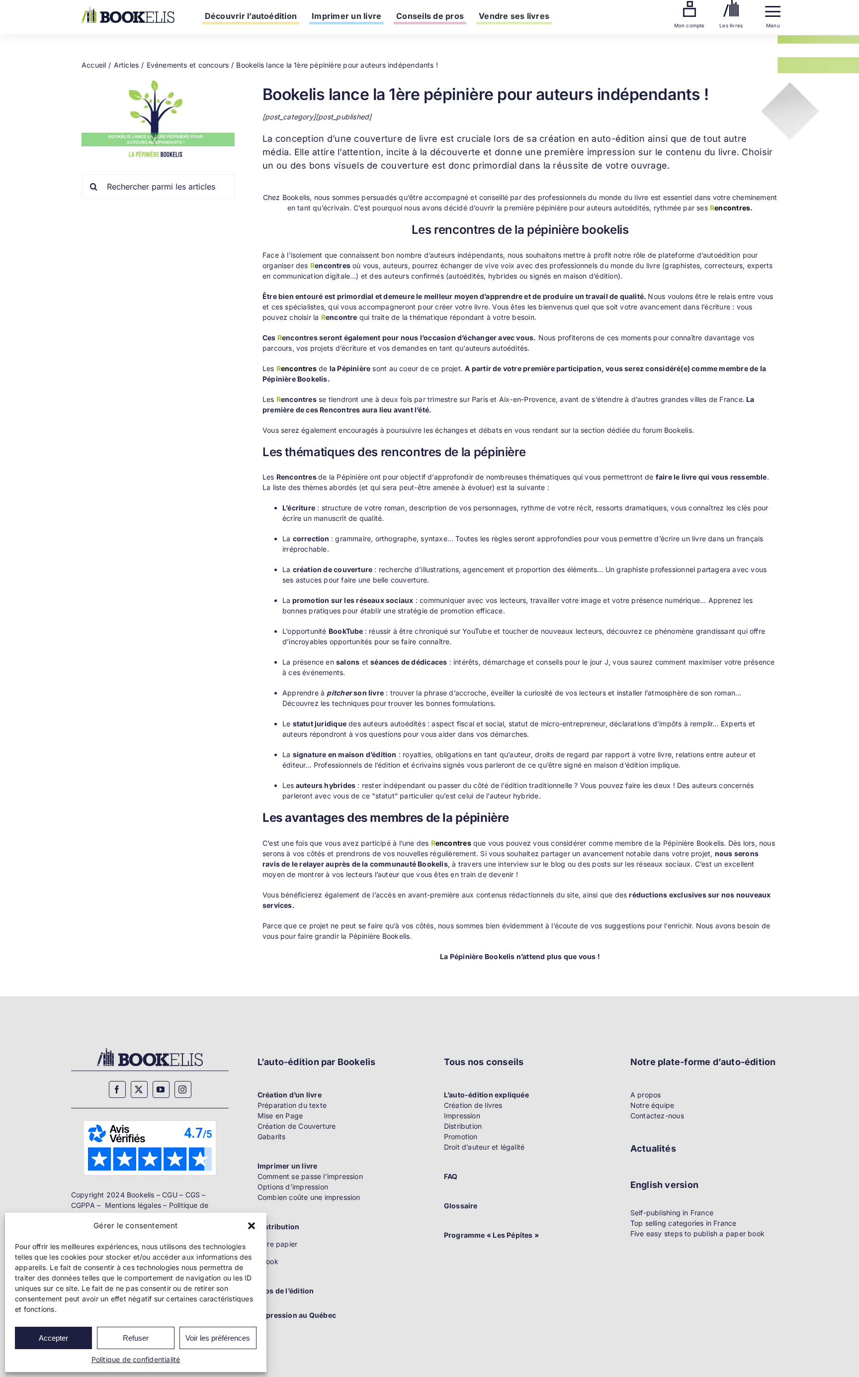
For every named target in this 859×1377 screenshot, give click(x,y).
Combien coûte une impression (309, 1197)
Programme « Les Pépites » (491, 1235)
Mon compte (689, 25)
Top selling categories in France (683, 1223)
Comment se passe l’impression (310, 1176)
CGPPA (83, 1205)
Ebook (268, 1261)
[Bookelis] (128, 10)
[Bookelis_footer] (150, 1049)
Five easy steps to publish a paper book (697, 1233)
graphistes (682, 265)
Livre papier (278, 1244)
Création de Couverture (297, 1126)
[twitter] (139, 1089)
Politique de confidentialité (135, 1359)
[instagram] (182, 1089)
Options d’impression (293, 1186)
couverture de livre (395, 138)
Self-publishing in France (671, 1212)
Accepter (53, 1338)
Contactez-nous (657, 1115)
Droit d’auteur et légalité (484, 1147)
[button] (252, 1226)
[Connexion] (689, 4)
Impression (462, 1115)
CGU (169, 1194)
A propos (645, 1094)
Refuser (136, 1338)
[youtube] (161, 1089)
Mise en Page (280, 1115)
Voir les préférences (217, 1338)
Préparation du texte (292, 1105)
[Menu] (772, 9)
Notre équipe (652, 1105)
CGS (192, 1194)
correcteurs (723, 265)
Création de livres (473, 1105)
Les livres (731, 25)
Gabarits (272, 1136)
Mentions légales (133, 1205)
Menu (773, 25)
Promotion (461, 1136)
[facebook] (117, 1089)
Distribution (463, 1126)
